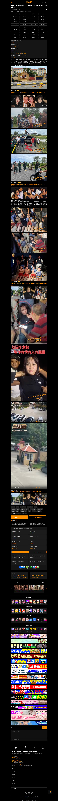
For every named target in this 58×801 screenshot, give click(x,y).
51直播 (33, 21)
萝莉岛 (24, 32)
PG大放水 (43, 21)
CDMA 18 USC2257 (33, 800)
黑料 (29, 511)
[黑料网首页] (29, 2)
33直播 (15, 24)
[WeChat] (27, 567)
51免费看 (24, 27)
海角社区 (15, 29)
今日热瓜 (17, 11)
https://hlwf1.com (15, 757)
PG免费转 (24, 21)
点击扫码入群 (32, 548)
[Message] (38, 567)
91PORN (33, 29)
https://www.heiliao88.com (17, 761)
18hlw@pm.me (14, 57)
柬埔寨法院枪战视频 (15, 509)
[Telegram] (24, 567)
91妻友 (43, 32)
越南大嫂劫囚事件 (15, 511)
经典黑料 (26, 11)
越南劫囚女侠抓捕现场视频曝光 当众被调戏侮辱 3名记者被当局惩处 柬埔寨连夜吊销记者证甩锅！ (29, 284)
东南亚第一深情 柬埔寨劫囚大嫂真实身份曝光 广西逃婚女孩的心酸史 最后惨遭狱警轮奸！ (28, 93)
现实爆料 (24, 513)
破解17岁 (43, 27)
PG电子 (15, 19)
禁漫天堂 (33, 32)
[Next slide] (46, 588)
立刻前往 (31, 543)
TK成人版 (43, 29)
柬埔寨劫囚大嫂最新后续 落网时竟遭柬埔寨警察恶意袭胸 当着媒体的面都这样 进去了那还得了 (28, 185)
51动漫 (33, 37)
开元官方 (42, 19)
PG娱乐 (33, 19)
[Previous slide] (12, 588)
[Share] (20, 567)
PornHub (15, 32)
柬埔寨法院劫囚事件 (24, 509)
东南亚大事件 (39, 509)
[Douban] (31, 567)
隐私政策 (27, 800)
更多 (43, 582)
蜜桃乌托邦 (43, 24)
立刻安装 (14, 543)
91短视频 (24, 29)
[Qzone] (34, 567)
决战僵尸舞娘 (33, 24)
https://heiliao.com (15, 46)
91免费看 (15, 27)
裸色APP (42, 37)
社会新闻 (30, 11)
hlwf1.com (13, 42)
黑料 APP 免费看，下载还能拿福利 (18, 53)
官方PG (24, 16)
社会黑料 (39, 511)
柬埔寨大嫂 (33, 509)
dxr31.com (32, 538)
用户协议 (23, 800)
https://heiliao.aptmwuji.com (17, 764)
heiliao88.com (14, 50)
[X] (29, 567)
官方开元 (42, 16)
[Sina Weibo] (36, 567)
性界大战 (24, 24)
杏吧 (15, 37)
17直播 (24, 19)
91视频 (24, 37)
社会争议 (19, 513)
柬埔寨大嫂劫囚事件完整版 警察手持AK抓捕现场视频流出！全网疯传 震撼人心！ (27, 491)
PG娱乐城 (15, 16)
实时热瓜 (13, 513)
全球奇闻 (12, 11)
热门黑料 (21, 11)
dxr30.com (14, 538)
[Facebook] (22, 567)
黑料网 (34, 511)
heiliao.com (32, 532)
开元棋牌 (33, 16)
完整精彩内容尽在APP (19, 517)
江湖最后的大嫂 (23, 511)
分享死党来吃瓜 (38, 517)
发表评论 (44, 727)
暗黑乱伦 (33, 27)
